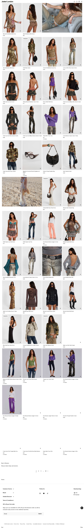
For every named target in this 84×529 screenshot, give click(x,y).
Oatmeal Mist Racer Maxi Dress (49, 207)
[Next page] (47, 472)
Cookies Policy (29, 523)
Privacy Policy (22, 523)
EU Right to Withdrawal (60, 523)
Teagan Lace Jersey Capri (48, 379)
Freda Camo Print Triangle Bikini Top (10, 451)
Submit (40, 513)
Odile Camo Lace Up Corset (8, 101)
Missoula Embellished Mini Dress (9, 33)
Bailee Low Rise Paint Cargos (69, 345)
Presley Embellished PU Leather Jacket (31, 345)
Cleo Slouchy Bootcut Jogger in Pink (70, 451)
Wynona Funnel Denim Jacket (49, 311)
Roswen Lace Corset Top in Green (30, 379)
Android (77, 494)
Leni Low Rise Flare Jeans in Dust (70, 67)
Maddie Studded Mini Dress (68, 241)
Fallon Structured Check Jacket (9, 171)
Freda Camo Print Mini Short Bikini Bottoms (31, 451)
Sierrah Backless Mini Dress (8, 67)
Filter (81, 527)
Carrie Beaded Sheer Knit (68, 277)
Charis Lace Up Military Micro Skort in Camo (72, 101)
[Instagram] (40, 493)
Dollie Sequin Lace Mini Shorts (9, 241)
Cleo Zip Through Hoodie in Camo (70, 415)
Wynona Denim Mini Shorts (68, 311)
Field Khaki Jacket (26, 67)
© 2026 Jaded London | (8, 523)
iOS (76, 492)
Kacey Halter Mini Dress (48, 101)
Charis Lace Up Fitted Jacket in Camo (10, 135)
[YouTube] (43, 493)
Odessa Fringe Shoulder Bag (49, 171)
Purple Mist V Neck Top (47, 135)
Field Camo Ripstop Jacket (48, 345)
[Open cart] (79, 1)
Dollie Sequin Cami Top (27, 241)
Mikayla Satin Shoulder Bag (68, 207)
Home (2, 479)
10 (45, 471)
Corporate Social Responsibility (48, 523)
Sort (2, 527)
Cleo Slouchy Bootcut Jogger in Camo (70, 379)
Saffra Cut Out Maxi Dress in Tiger (10, 311)
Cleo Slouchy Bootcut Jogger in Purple (10, 415)
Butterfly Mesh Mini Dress (28, 311)
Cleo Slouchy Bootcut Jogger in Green (30, 415)
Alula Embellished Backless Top (9, 277)
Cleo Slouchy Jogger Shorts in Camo (50, 415)
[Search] (74, 1)
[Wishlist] (76, 1)
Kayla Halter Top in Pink (47, 451)
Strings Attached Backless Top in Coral (30, 101)
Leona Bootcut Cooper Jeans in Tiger (70, 135)
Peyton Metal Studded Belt (48, 277)
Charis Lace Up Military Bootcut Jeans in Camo (32, 135)
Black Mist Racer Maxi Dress (9, 345)
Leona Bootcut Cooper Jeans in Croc (30, 277)
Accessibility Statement (37, 523)
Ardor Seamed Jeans (67, 171)
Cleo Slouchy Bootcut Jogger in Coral (50, 241)
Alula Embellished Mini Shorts (29, 33)
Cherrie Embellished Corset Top (49, 67)
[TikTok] (47, 493)
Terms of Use (16, 523)
